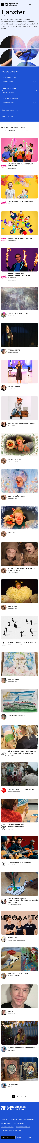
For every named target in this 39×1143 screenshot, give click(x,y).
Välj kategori (9, 88)
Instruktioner (18, 1123)
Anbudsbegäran (16, 1119)
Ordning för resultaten (13, 127)
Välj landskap (9, 77)
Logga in (20, 1137)
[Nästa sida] (25, 1096)
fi (30, 4)
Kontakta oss (6, 1123)
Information (29, 1119)
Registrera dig (7, 1137)
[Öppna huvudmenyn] (36, 4)
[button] (7, 116)
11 (21, 1097)
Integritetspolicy (23, 1127)
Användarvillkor (7, 1127)
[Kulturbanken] (13, 1114)
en (32, 4)
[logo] (11, 4)
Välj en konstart (10, 98)
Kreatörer (4, 1119)
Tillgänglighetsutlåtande (11, 1130)
